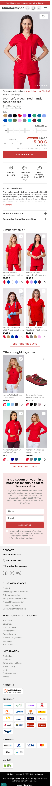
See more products (25, 341)
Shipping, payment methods (15, 589)
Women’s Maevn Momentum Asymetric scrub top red (12, 270)
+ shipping (42, 142)
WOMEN (6, 92)
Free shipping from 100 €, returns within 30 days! (25, 3)
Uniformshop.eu (36, 771)
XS (11, 127)
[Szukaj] (39, 8)
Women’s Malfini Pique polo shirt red (12, 393)
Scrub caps (8, 641)
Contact (6, 585)
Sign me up (24, 522)
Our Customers (9, 670)
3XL (44, 127)
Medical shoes (9, 628)
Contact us (7, 653)
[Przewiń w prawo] (21, 279)
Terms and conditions (12, 660)
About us (7, 656)
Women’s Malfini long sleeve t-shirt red (35, 448)
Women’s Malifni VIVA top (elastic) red (12, 448)
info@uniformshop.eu (17, 563)
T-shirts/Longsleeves (12, 634)
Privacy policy (9, 663)
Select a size (25, 151)
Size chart (39, 122)
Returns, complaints (11, 592)
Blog (5, 667)
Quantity (12, 136)
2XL (39, 127)
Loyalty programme (11, 602)
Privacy (44, 775)
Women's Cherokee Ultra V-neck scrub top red (13, 325)
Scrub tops (15, 92)
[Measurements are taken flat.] (46, 122)
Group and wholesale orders (15, 595)
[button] (35, 83)
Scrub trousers (9, 624)
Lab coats (7, 638)
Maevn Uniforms (14, 103)
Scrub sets (7, 617)
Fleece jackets (9, 631)
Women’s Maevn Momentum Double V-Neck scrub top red (35, 270)
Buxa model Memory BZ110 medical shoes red (35, 393)
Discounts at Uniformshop (14, 606)
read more (7, 202)
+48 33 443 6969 (14, 557)
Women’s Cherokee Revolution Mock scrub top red (36, 325)
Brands (6, 674)
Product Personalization (13, 599)
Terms (17, 778)
